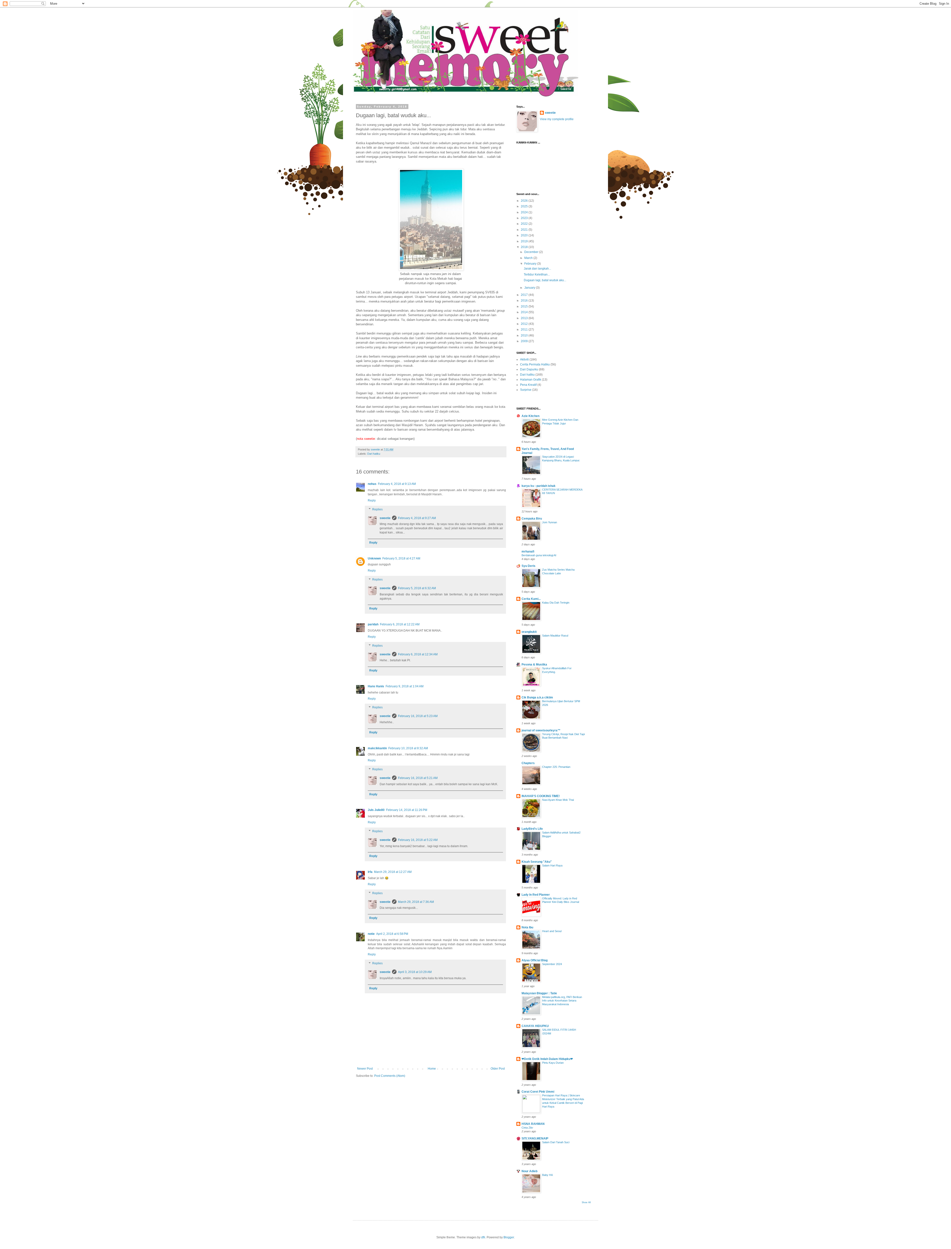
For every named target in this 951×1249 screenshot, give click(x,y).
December (531, 252)
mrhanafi (528, 551)
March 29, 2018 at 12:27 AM (393, 872)
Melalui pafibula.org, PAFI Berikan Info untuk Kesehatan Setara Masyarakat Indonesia (562, 1001)
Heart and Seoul (551, 931)
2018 (524, 247)
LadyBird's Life (532, 829)
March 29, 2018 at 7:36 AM (416, 902)
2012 (524, 324)
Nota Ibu (527, 927)
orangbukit (529, 632)
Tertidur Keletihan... (537, 274)
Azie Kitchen (530, 416)
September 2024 (552, 964)
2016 (524, 300)
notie (371, 934)
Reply (372, 500)
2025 (524, 206)
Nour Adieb (529, 1171)
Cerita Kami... (531, 599)
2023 (524, 218)
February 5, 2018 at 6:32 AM (417, 588)
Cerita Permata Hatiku (535, 364)
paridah (373, 624)
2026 (524, 200)
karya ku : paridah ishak (538, 486)
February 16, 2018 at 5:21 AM (418, 778)
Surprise (525, 389)
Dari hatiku (373, 453)
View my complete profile (557, 119)
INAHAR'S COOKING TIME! (541, 796)
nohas (372, 484)
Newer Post (365, 1068)
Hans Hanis (376, 686)
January (530, 287)
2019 (524, 241)
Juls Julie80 (376, 810)
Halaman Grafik (530, 379)
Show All (586, 1202)
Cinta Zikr (527, 1127)
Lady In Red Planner (536, 894)
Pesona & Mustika (534, 664)
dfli (483, 1237)
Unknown (374, 558)
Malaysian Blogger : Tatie (539, 993)
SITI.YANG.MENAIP (535, 1138)
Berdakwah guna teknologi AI (539, 555)
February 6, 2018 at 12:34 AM (418, 654)
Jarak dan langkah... (537, 268)
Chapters (528, 763)
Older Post (498, 1068)
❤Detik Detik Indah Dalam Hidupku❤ (547, 1059)
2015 (524, 306)
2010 (524, 335)
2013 (524, 318)
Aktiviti (524, 359)
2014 (524, 312)
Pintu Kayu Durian (553, 1062)
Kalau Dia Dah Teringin (555, 602)
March (528, 258)
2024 (524, 212)
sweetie (385, 518)
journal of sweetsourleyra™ (541, 730)
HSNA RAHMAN (533, 1124)
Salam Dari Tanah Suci (555, 1142)
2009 (524, 341)
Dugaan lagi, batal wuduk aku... (545, 280)
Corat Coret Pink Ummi (538, 1091)
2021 (524, 229)
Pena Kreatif (528, 385)
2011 (524, 329)
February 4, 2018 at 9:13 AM (397, 484)
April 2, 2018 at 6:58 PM (392, 934)
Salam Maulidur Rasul (555, 635)
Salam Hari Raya (552, 865)
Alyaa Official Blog (535, 960)
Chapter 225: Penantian (556, 766)
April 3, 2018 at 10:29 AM (415, 972)
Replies (377, 509)
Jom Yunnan (549, 522)
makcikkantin (377, 748)
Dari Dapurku (529, 369)
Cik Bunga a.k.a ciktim (537, 697)
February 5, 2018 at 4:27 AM (401, 558)
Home (432, 1068)
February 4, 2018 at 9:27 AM (417, 518)
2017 (524, 295)
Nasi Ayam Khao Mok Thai (558, 799)
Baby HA (547, 1174)
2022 (524, 223)
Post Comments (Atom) (389, 1076)
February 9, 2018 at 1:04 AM (404, 686)
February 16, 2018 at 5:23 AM (418, 716)
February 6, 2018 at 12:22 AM (400, 624)
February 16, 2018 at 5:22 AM (418, 840)
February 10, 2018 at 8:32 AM (408, 748)
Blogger (508, 1237)
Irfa (370, 872)
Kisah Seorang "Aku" (537, 861)
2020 (524, 235)
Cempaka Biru (532, 518)
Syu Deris (528, 566)
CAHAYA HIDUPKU (535, 1026)
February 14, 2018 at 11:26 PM (406, 810)
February (530, 263)
